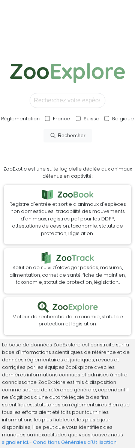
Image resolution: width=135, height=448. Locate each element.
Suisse (91, 118)
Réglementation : (21, 118)
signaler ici (15, 442)
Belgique (122, 118)
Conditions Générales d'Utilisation (75, 442)
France (61, 118)
